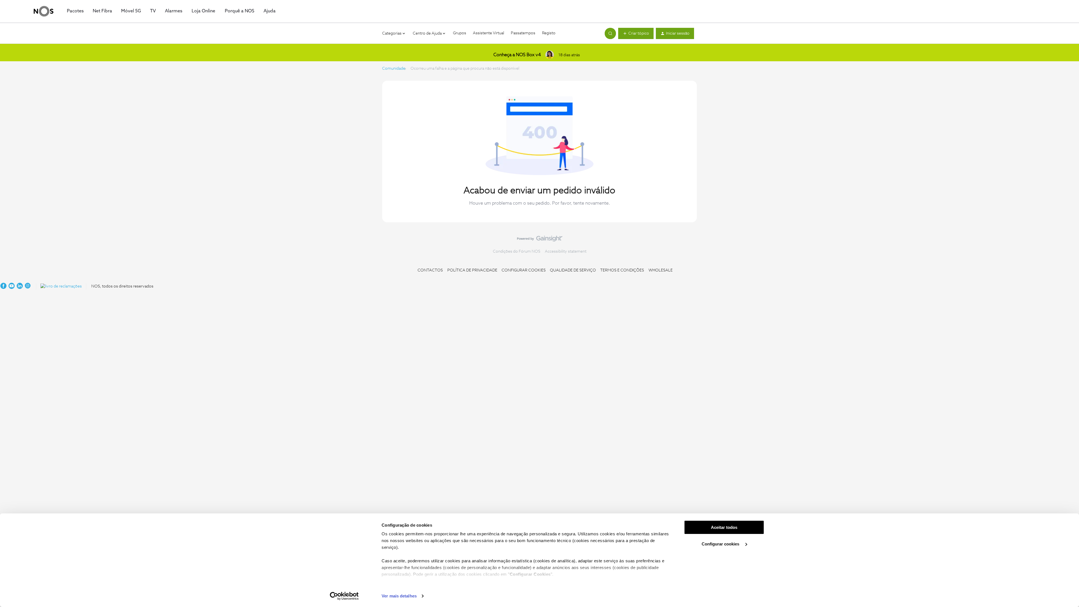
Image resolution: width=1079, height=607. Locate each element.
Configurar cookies (721, 544)
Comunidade (393, 69)
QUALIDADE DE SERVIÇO (573, 270)
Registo (549, 33)
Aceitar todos (724, 527)
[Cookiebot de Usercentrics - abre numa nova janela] (344, 596)
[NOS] (43, 11)
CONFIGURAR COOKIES (524, 270)
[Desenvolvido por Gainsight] (539, 240)
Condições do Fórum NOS (516, 251)
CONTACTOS (430, 270)
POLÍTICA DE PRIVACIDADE (472, 270)
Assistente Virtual (488, 33)
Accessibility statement (565, 251)
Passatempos (523, 33)
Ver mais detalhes (399, 596)
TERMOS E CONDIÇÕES (622, 270)
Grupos (459, 33)
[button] (636, 33)
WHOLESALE (661, 270)
